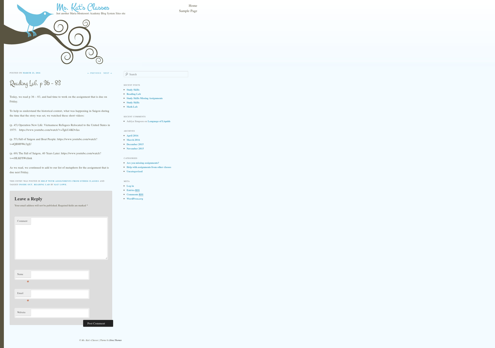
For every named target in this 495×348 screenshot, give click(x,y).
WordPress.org (135, 198)
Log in (130, 186)
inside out (25, 184)
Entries (133, 190)
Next (107, 73)
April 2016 (132, 135)
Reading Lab (134, 94)
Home (193, 5)
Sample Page (188, 10)
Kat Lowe (60, 184)
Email (23, 294)
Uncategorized (135, 171)
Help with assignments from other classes (70, 181)
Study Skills (133, 89)
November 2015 (135, 148)
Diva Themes (115, 340)
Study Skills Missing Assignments (145, 98)
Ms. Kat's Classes (82, 7)
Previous (94, 73)
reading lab (42, 184)
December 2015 (135, 144)
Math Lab (132, 106)
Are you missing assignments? (143, 163)
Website (21, 312)
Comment (22, 221)
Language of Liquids (159, 121)
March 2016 (133, 139)
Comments (135, 194)
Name (23, 275)
